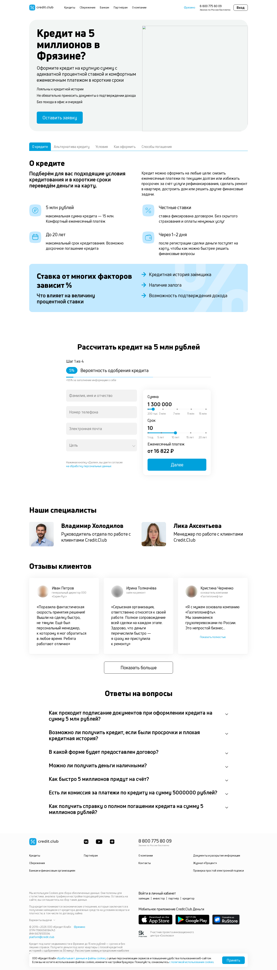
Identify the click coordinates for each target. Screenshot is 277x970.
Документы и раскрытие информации (216, 855)
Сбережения (87, 7)
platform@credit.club (41, 937)
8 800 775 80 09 (211, 6)
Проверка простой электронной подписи (218, 870)
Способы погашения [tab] (157, 146)
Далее (177, 465)
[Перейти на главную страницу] (41, 8)
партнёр (173, 898)
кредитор (188, 898)
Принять (233, 960)
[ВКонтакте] (86, 841)
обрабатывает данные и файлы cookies (81, 958)
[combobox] (101, 396)
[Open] (133, 446)
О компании (139, 7)
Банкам (104, 7)
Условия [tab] (102, 146)
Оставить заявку (59, 118)
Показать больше (139, 668)
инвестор (159, 898)
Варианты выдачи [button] (40, 920)
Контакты (144, 863)
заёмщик (143, 898)
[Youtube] (99, 841)
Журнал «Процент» (205, 863)
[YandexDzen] (112, 841)
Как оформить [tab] (125, 146)
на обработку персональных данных (88, 466)
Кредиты (69, 7)
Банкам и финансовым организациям (52, 870)
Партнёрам (121, 7)
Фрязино (189, 7)
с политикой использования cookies (191, 962)
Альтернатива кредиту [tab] (72, 146)
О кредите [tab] (40, 146)
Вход (241, 7)
